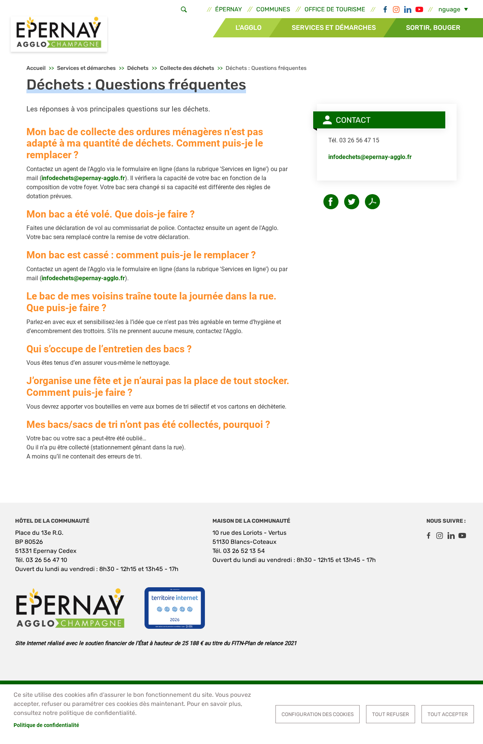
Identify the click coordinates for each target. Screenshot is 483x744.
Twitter (351, 201)
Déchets (138, 68)
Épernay (228, 9)
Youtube (419, 9)
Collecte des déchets (187, 68)
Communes (273, 9)
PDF (372, 201)
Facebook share (330, 201)
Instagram (396, 9)
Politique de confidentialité (46, 725)
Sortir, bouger (433, 27)
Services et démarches (334, 27)
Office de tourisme (335, 9)
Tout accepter (448, 714)
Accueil (36, 68)
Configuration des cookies (317, 714)
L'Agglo (248, 27)
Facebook (385, 9)
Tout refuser (390, 714)
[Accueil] (59, 35)
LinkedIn (407, 9)
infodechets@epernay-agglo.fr (83, 178)
